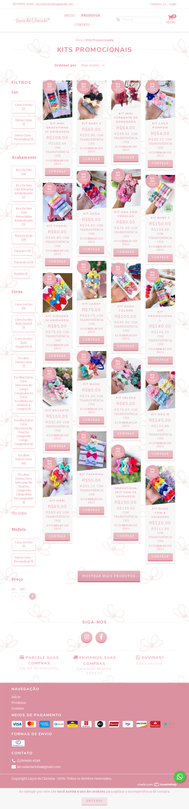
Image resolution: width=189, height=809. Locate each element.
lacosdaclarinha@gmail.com (54, 4)
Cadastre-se (158, 4)
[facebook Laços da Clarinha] (101, 637)
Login (172, 4)
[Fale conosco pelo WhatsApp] (180, 776)
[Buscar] (117, 19)
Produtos (90, 16)
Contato (82, 25)
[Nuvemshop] (157, 786)
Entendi (94, 801)
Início (69, 16)
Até (22, 589)
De (13, 589)
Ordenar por (65, 65)
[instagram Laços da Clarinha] (86, 637)
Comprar (57, 171)
